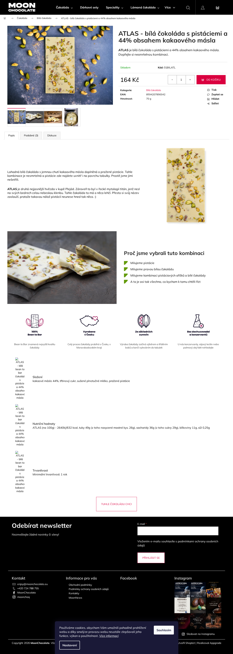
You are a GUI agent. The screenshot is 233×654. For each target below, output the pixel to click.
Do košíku (213, 79)
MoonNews (75, 597)
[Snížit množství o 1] (172, 79)
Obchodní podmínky (80, 584)
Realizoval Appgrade (209, 643)
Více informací (109, 636)
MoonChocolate (26, 592)
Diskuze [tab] (52, 135)
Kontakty (74, 593)
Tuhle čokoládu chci (116, 504)
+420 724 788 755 (28, 588)
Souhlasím (164, 630)
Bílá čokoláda (153, 90)
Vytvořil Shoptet (185, 643)
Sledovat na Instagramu (201, 634)
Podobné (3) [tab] (31, 135)
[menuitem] (64, 7)
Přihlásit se (151, 557)
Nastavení (69, 645)
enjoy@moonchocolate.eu (32, 584)
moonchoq (23, 597)
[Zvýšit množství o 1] (190, 79)
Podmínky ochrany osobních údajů (89, 589)
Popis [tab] (11, 135)
